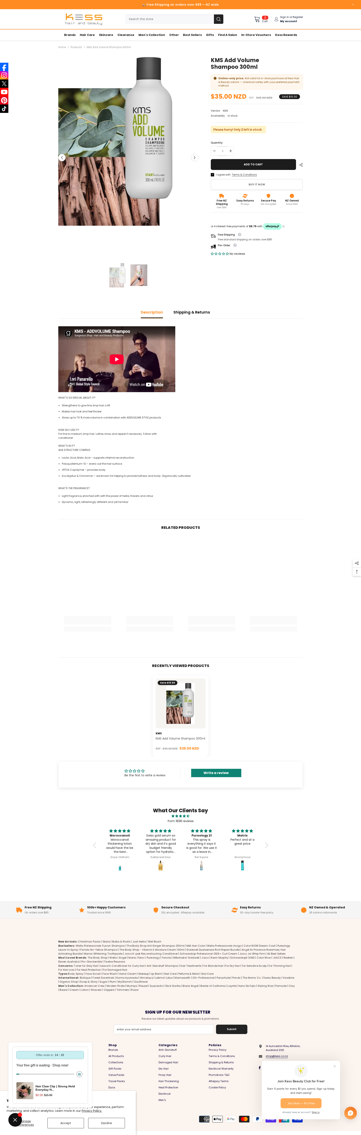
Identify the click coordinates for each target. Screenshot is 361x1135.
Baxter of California (213, 986)
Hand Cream (127, 974)
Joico (205, 957)
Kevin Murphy (219, 957)
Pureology (153, 957)
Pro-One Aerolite (91, 961)
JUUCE (277, 957)
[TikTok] (4, 109)
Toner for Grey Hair (86, 966)
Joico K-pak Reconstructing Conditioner (151, 953)
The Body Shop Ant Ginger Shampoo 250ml (155, 946)
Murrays (132, 986)
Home (62, 47)
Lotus (169, 977)
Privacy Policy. (92, 1111)
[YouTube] (4, 92)
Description (152, 312)
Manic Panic (136, 957)
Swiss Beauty (272, 977)
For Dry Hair (232, 966)
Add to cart (253, 164)
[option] (128, 158)
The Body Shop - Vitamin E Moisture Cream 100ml (152, 949)
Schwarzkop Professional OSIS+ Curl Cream (209, 953)
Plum (113, 981)
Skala (107, 941)
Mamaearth (182, 977)
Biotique (85, 977)
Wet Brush (154, 941)
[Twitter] (4, 83)
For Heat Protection (89, 970)
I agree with (223, 174)
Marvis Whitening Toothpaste (103, 953)
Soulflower (141, 981)
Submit (231, 1029)
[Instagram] (4, 75)
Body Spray (75, 974)
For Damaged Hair (115, 970)
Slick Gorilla (173, 986)
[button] (62, 157)
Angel (122, 957)
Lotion (85, 990)
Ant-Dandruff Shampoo (162, 966)
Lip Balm (156, 974)
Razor (135, 990)
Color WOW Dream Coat (259, 946)
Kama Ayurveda (127, 977)
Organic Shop (69, 981)
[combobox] (169, 19)
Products (76, 47)
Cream (74, 990)
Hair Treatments (190, 966)
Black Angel (190, 986)
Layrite (232, 986)
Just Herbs (139, 941)
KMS (225, 110)
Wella (113, 957)
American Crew (94, 986)
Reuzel (143, 986)
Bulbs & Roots (121, 941)
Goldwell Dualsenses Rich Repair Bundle (213, 949)
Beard (63, 990)
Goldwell (194, 957)
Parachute (223, 977)
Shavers (96, 990)
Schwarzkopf (238, 957)
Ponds (236, 977)
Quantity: (217, 142)
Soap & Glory (88, 981)
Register (298, 17)
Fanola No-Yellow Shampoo (98, 949)
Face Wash (109, 974)
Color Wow (264, 957)
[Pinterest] (4, 100)
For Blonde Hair (213, 966)
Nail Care (170, 974)
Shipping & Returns (191, 312)
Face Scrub (92, 974)
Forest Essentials (103, 977)
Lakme (159, 977)
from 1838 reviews (181, 821)
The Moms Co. (252, 977)
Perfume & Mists (188, 974)
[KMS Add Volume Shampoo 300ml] (181, 703)
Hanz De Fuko (247, 986)
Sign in (284, 17)
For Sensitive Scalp (254, 966)
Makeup (144, 974)
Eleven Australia (68, 961)
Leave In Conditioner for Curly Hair (122, 966)
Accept (65, 1123)
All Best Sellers (276, 953)
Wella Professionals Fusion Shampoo (100, 946)
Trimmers (123, 990)
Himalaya (146, 977)
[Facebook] (259, 1067)
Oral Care (207, 974)
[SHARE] (299, 165)
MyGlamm (125, 981)
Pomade (280, 986)
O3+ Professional (203, 977)
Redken (288, 957)
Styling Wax (265, 986)
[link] (87, 623)
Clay (292, 986)
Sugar (103, 981)
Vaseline (288, 977)
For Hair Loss (66, 970)
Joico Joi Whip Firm (252, 953)
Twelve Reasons (114, 961)
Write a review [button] (216, 772)
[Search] (174, 19)
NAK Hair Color (195, 946)
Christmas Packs (89, 941)
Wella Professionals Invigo (224, 946)
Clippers (109, 990)
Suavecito (156, 986)
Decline (106, 1123)
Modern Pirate (116, 986)
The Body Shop (98, 957)
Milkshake (179, 957)
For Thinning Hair (280, 966)
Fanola (166, 957)
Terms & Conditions (244, 174)
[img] (180, 816)
